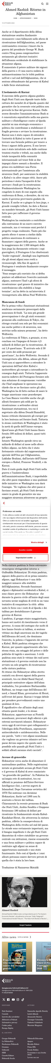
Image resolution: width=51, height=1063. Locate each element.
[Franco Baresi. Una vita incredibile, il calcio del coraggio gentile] (17, 957)
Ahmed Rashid (10, 910)
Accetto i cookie (25, 550)
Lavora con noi (33, 1057)
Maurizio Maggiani (34, 1025)
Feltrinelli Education (35, 1038)
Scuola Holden (33, 1050)
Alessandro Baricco (34, 1016)
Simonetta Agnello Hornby (37, 1011)
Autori (30, 1005)
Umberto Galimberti (35, 1022)
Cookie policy (7, 1025)
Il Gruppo (7, 1033)
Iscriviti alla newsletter (10, 1016)
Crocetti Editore (8, 1055)
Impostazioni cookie (24, 558)
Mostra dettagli (37, 542)
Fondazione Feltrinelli (10, 1044)
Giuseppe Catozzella (35, 1019)
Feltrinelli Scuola (8, 1058)
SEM (4, 1052)
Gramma (5, 1047)
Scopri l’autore (25, 925)
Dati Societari (7, 1011)
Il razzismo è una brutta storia (36, 1053)
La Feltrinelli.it (7, 1041)
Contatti (5, 1014)
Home (15, 18)
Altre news (15, 937)
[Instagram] (22, 1000)
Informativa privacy (9, 1022)
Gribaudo (5, 1050)
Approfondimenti (25, 18)
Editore (6, 1005)
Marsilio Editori (33, 1044)
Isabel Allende (32, 1014)
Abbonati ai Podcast (9, 1019)
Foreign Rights (7, 1028)
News (35, 18)
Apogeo (30, 1041)
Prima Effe (31, 1047)
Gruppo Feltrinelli (9, 1038)
